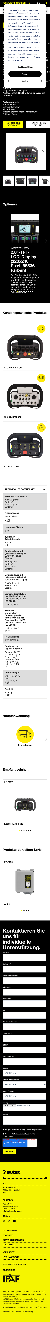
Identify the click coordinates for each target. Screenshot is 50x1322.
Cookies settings (25, 67)
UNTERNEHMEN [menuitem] (10, 1231)
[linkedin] (4, 1221)
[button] (42, 152)
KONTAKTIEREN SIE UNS (38, 124)
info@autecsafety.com (12, 1211)
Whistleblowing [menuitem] (27, 1311)
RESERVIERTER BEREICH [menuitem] (14, 1264)
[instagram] (9, 1221)
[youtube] (14, 1221)
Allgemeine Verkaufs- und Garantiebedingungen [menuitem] (20, 1307)
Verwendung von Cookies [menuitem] (12, 1311)
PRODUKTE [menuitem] (8, 1235)
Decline (25, 81)
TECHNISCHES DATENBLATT (13, 124)
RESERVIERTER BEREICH (14, 3)
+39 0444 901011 (10, 1209)
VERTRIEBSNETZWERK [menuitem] (13, 1240)
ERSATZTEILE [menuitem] (9, 1245)
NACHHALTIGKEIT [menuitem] (11, 1257)
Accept (25, 74)
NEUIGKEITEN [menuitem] (9, 1252)
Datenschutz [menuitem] (42, 1307)
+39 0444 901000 (10, 1206)
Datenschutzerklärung (22, 1134)
